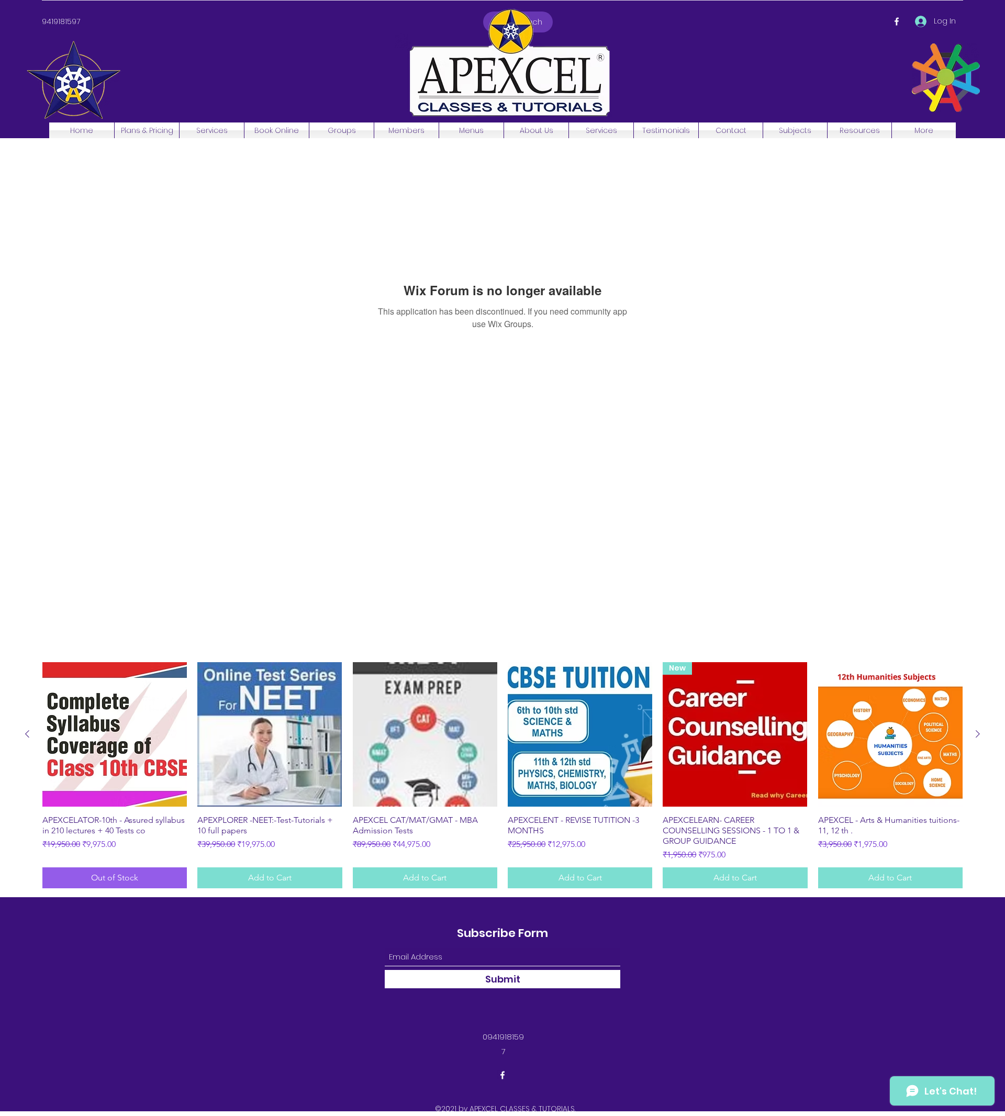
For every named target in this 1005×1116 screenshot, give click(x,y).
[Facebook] (896, 21)
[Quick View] (114, 734)
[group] (502, 775)
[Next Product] (978, 734)
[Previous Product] (27, 734)
